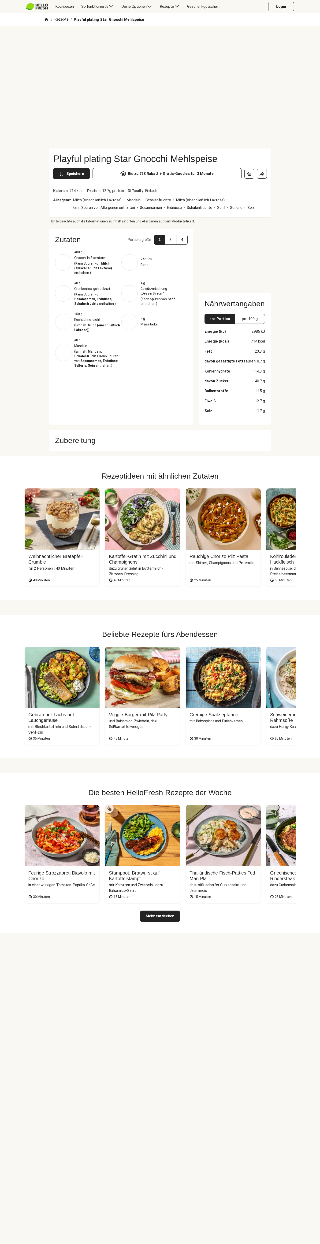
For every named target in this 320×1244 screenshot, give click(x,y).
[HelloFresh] (37, 6)
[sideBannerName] (235, 258)
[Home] (46, 20)
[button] (121, 239)
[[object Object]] (249, 174)
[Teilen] (262, 174)
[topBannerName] (160, 39)
